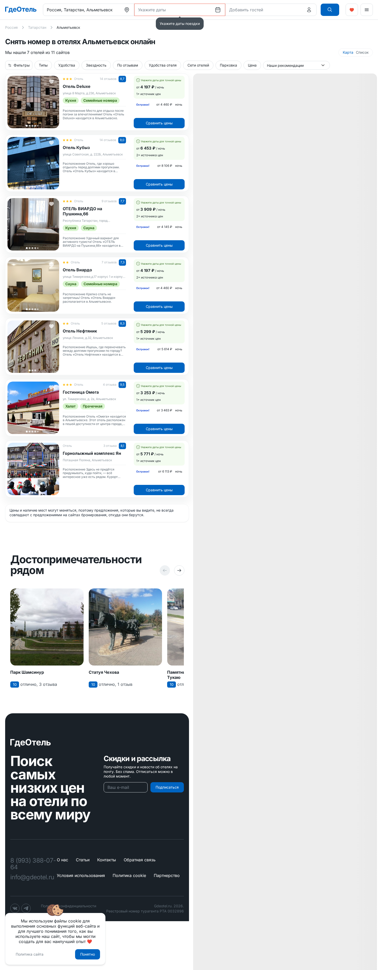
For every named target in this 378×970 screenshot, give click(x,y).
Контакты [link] (106, 859)
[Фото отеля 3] (32, 126)
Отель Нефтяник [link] (80, 331)
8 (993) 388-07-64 (33, 864)
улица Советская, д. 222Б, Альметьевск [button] (93, 154)
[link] (21, 10)
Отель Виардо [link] (77, 269)
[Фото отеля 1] (27, 126)
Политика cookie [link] (129, 875)
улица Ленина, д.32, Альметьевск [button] (88, 338)
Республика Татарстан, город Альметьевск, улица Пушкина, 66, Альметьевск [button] (88, 221)
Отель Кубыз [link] (76, 147)
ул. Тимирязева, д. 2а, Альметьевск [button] (89, 399)
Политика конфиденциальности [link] (68, 906)
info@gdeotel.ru (32, 877)
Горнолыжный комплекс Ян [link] (92, 453)
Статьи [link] (82, 859)
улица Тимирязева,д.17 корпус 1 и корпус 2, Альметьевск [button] (93, 277)
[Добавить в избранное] (51, 81)
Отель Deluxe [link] (77, 86)
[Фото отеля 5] (37, 125)
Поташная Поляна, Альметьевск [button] (87, 460)
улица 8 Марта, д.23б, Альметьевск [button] (89, 93)
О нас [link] (62, 859)
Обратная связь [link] (140, 859)
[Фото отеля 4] (35, 126)
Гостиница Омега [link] (81, 392)
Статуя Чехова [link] (104, 672)
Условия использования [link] (81, 875)
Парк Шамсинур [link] (27, 672)
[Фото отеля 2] (29, 126)
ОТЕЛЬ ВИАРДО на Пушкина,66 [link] (82, 211)
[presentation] (127, 10)
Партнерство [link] (167, 875)
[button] (330, 10)
